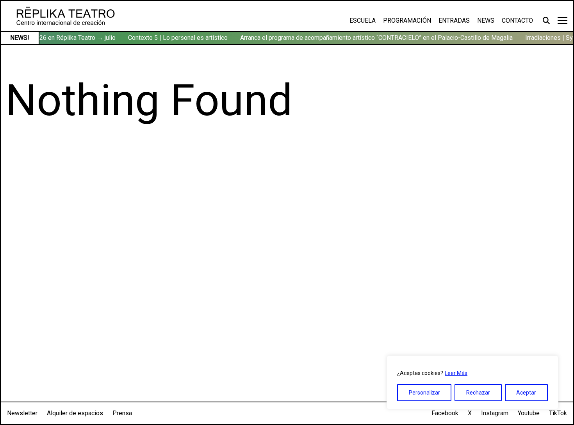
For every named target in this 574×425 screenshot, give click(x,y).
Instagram (494, 413)
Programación (407, 20)
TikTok (558, 413)
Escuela (362, 20)
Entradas (454, 20)
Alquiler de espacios (75, 413)
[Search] (547, 20)
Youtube (529, 413)
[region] (472, 382)
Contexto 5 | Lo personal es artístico (176, 37)
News (485, 20)
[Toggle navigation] (562, 20)
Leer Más (456, 373)
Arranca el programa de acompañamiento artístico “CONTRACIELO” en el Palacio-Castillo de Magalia (374, 37)
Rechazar (478, 392)
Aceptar (526, 392)
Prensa (122, 413)
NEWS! (19, 37)
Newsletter (22, 413)
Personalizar (424, 392)
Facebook (444, 413)
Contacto (517, 20)
